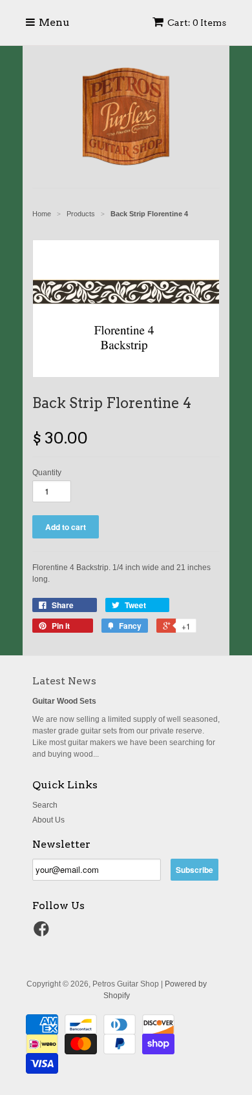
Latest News (64, 681)
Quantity (46, 472)
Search (45, 805)
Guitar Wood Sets (64, 701)
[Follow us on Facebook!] (43, 933)
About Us (48, 819)
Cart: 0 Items (196, 22)
